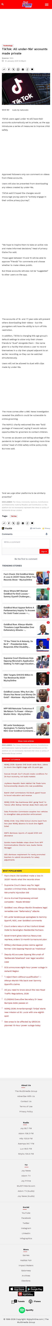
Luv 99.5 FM (26, 1149)
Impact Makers (26, 1265)
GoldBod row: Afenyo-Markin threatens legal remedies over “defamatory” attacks (25, 909)
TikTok (14, 516)
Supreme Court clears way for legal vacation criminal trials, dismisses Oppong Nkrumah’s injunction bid (24, 889)
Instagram (26, 1228)
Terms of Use (26, 1106)
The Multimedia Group (26, 1091)
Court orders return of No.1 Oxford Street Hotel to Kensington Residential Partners (24, 928)
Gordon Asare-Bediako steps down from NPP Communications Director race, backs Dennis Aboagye (23, 846)
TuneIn (21, 1301)
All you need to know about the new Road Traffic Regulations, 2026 (24, 992)
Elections (26, 1280)
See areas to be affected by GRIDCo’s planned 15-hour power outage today (22, 1023)
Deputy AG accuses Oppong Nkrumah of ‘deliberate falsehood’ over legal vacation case (24, 958)
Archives (26, 1275)
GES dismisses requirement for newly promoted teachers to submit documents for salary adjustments (24, 858)
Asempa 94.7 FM (26, 1143)
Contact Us (26, 1101)
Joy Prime (26, 1181)
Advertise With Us (26, 1096)
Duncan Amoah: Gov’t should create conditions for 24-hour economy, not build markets (26, 776)
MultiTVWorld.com (26, 1186)
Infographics (26, 1238)
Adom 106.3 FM (26, 1133)
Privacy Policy (26, 1111)
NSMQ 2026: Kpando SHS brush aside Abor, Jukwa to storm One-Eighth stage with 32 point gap (26, 767)
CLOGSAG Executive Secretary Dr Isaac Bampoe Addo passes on (23, 1001)
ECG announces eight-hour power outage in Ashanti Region (25, 969)
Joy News (26, 1170)
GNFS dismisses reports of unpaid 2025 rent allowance (23, 835)
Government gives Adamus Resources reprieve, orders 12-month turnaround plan (25, 937)
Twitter (26, 1223)
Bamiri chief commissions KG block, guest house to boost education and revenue (25, 795)
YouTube (26, 1213)
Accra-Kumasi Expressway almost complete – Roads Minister (21, 900)
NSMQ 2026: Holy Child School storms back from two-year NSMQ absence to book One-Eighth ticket (25, 825)
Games (26, 1255)
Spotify (29, 1310)
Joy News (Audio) (26, 1196)
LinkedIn (26, 1233)
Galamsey (26, 1270)
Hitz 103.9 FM (26, 1138)
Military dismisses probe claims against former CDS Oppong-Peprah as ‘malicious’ (25, 947)
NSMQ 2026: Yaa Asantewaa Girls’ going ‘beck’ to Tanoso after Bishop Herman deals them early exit (25, 804)
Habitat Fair (26, 1260)
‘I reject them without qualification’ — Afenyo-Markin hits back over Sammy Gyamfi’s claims (22, 980)
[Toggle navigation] (47, 5)
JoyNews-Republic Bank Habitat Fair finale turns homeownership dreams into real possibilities (25, 786)
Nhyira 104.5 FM (26, 1154)
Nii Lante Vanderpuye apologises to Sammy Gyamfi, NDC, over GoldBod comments (25, 919)
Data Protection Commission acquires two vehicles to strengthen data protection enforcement (26, 814)
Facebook (26, 1218)
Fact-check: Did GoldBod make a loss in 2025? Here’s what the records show (23, 877)
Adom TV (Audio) (26, 1191)
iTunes (37, 1301)
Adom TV (26, 1176)
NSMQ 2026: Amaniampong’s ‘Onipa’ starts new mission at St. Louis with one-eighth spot (25, 1012)
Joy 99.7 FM (26, 1128)
